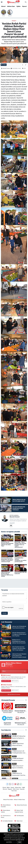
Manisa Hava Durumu (22, 805)
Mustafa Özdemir (6, 68)
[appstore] (14, 826)
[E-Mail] (11, 526)
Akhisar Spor (11, 6)
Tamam (19, 842)
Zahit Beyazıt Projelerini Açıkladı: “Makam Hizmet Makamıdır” (17, 759)
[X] (10, 784)
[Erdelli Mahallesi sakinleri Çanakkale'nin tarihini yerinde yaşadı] (21, 553)
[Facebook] (7, 784)
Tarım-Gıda (14, 790)
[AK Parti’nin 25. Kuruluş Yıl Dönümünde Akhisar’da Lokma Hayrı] (7, 537)
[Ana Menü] (1, 2)
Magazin (10, 789)
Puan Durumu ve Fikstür (6, 816)
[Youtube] (15, 784)
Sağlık (23, 787)
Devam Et (12, 523)
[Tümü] (26, 700)
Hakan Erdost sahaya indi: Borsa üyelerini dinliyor (18, 745)
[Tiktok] (18, 784)
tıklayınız (14, 842)
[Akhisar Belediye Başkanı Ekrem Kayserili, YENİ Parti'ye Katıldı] (7, 567)
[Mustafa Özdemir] (4, 518)
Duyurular (15, 778)
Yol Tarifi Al (15, 680)
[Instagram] (12, 784)
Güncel (3, 6)
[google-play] (14, 830)
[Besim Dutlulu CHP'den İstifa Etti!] (21, 567)
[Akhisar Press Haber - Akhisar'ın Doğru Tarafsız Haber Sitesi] (13, 2)
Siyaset (24, 6)
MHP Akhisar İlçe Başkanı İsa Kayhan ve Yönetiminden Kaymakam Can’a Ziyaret (19, 737)
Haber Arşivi (19, 821)
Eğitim (18, 6)
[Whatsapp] (20, 784)
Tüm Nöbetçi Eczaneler (14, 694)
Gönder (4, 613)
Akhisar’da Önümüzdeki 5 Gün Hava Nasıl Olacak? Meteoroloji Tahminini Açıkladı (19, 774)
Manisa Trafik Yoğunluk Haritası (19, 811)
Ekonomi (15, 741)
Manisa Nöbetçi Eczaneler (6, 805)
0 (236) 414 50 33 (6, 690)
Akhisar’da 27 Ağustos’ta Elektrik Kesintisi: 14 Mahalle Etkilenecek (17, 767)
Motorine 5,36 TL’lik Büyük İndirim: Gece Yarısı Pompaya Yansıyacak (19, 752)
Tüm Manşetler (20, 815)
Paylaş (4, 64)
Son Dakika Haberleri (8, 821)
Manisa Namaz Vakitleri (5, 811)
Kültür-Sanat (16, 789)
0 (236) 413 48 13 (6, 680)
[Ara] (25, 2)
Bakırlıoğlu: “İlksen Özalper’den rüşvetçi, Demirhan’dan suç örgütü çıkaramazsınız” (20, 545)
